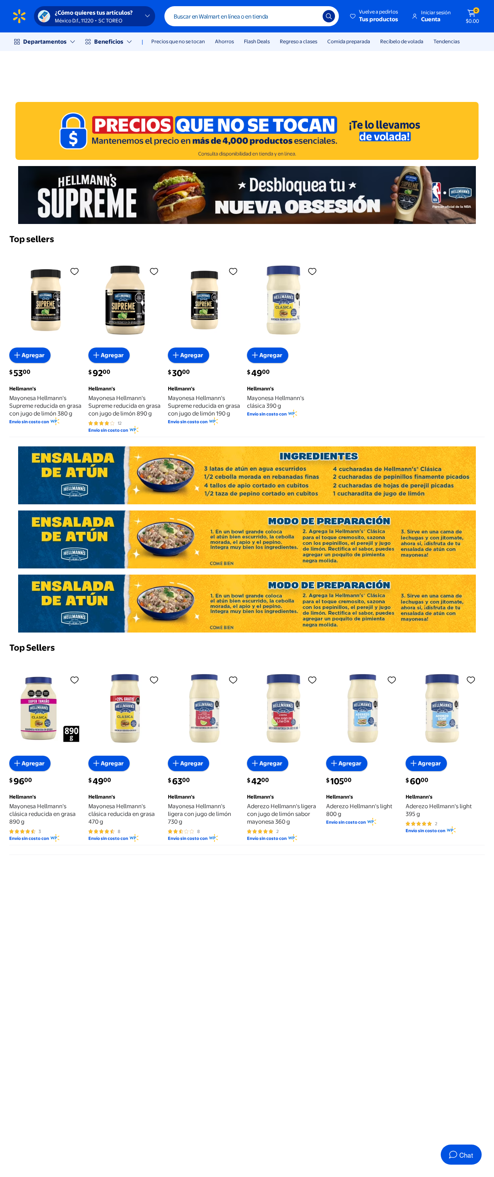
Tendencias (446, 41)
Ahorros (224, 41)
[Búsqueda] (329, 16)
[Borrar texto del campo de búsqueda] (311, 16)
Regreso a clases (298, 41)
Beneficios (108, 41)
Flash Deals (257, 41)
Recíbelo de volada (401, 41)
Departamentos (44, 41)
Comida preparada (348, 41)
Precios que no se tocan (178, 41)
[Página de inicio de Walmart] (19, 16)
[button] (374, 16)
